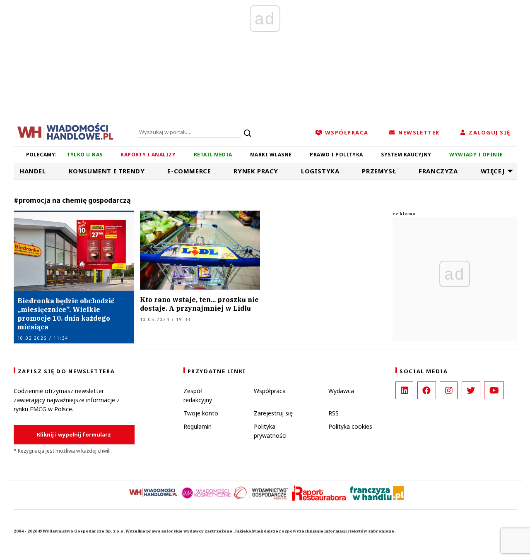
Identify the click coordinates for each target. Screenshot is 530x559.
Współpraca (270, 391)
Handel (32, 171)
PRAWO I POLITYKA (336, 154)
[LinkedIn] (404, 390)
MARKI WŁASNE (271, 154)
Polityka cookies (350, 426)
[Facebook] (426, 390)
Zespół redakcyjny (197, 395)
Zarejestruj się (273, 413)
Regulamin (197, 426)
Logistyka (320, 171)
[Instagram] (449, 390)
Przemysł (379, 171)
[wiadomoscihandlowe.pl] (65, 131)
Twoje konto (200, 413)
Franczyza (438, 171)
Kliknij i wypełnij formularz (74, 434)
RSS (333, 413)
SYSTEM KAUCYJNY (406, 154)
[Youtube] (494, 390)
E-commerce (189, 171)
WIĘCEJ (493, 171)
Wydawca (341, 391)
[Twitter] (471, 390)
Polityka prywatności (270, 430)
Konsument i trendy (107, 171)
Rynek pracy (256, 171)
